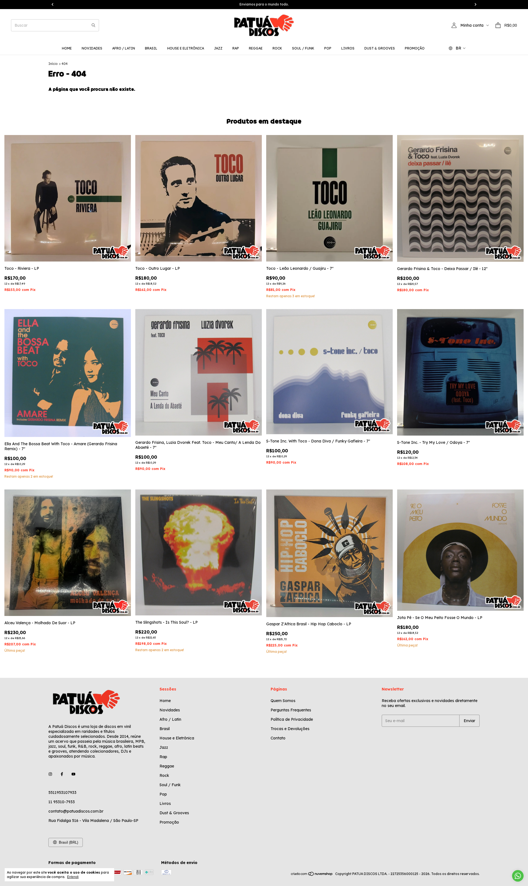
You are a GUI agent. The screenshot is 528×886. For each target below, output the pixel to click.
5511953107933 (62, 792)
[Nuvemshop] (312, 875)
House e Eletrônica (185, 48)
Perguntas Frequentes (291, 710)
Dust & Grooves (379, 48)
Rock (277, 48)
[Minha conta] (454, 25)
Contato (278, 738)
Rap (235, 48)
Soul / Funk (303, 48)
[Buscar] (93, 25)
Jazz (218, 48)
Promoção (415, 48)
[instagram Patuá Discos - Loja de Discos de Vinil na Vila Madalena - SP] (50, 774)
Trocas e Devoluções (290, 728)
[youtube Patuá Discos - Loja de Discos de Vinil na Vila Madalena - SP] (73, 774)
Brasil (151, 48)
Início (53, 64)
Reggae (256, 48)
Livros (347, 48)
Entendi (73, 877)
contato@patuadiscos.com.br (75, 811)
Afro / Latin (123, 48)
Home (67, 48)
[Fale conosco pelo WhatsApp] (518, 876)
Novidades (92, 48)
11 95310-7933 (61, 801)
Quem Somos (283, 700)
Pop (327, 48)
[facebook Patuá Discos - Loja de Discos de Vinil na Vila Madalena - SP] (62, 774)
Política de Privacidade (292, 719)
